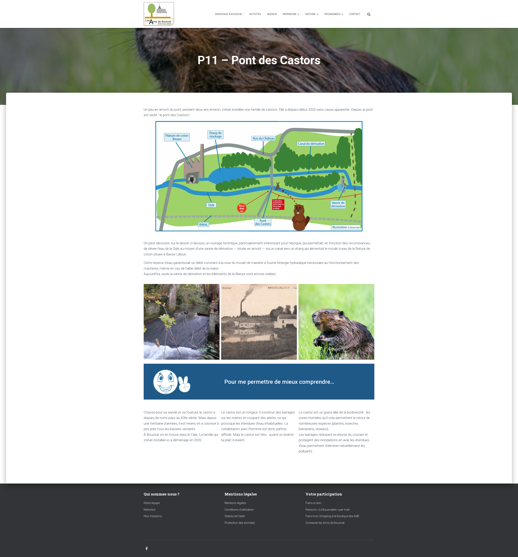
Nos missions (153, 516)
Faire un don (313, 503)
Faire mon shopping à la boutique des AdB (332, 516)
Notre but (149, 509)
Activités (255, 14)
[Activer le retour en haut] (510, 549)
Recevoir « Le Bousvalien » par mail (327, 509)
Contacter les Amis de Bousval (325, 522)
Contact (354, 14)
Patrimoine (290, 14)
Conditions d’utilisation (239, 509)
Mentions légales (235, 503)
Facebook (147, 548)
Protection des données (240, 522)
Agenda (272, 14)
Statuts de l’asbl (235, 516)
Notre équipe (152, 503)
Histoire (310, 14)
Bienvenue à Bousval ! (229, 14)
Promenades (332, 14)
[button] (298, 14)
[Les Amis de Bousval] (159, 14)
